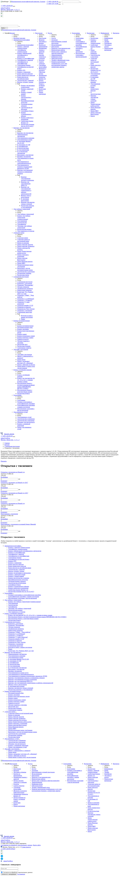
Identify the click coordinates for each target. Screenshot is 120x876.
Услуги (50, 33)
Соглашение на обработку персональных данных (16, 845)
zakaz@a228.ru (5, 8)
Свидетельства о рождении (26, 271)
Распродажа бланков (23, 346)
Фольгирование (56, 45)
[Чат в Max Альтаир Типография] (2, 17)
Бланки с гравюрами (23, 72)
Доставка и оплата (107, 45)
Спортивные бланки (23, 65)
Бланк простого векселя (25, 73)
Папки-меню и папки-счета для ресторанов (26, 367)
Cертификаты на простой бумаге (18, 559)
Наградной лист (22, 344)
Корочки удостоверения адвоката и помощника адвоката (25, 171)
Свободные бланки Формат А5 (27, 122)
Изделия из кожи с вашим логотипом (27, 316)
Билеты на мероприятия (43, 45)
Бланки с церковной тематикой (23, 424)
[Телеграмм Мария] (2, 24)
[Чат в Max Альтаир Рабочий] (2, 14)
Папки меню (21, 359)
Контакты (116, 33)
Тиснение (54, 40)
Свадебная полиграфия (43, 66)
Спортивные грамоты (24, 348)
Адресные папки (19, 232)
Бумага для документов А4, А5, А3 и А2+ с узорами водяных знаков (26, 379)
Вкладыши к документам (25, 155)
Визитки (41, 40)
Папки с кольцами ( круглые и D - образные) (25, 362)
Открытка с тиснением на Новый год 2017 (14, 493)
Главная (7, 443)
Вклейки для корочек (24, 156)
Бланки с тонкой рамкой (16, 576)
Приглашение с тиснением (9, 514)
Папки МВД (21, 263)
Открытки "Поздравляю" (25, 285)
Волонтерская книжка (24, 229)
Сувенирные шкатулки (24, 312)
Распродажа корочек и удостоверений (27, 206)
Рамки (23, 319)
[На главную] (27, 1)
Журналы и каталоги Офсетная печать (42, 71)
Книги (41, 90)
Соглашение (21, 874)
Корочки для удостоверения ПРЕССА (25, 183)
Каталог (12, 33)
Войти (3, 28)
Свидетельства (22, 222)
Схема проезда (26, 847)
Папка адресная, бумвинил (25, 246)
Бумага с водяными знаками (23, 370)
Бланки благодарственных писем (19, 696)
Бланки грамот (22, 334)
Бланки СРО (21, 70)
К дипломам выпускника (25, 199)
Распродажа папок (23, 275)
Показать (4, 461)
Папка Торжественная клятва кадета (24, 252)
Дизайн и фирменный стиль (60, 60)
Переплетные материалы (108, 49)
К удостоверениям (23, 150)
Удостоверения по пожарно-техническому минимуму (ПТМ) (24, 166)
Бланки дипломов (23, 329)
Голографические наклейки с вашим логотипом (26, 406)
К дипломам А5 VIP (23, 145)
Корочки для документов (22, 128)
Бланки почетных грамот (25, 337)
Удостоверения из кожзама (25, 138)
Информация (105, 33)
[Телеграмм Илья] (2, 20)
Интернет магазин (19, 38)
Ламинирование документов (22, 135)
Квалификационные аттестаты (18, 579)
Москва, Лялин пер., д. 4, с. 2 (10, 842)
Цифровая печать (56, 57)
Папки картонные (42, 93)
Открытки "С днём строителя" (23, 303)
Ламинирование (56, 55)
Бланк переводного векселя (26, 75)
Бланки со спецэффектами (25, 58)
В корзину (4, 481)
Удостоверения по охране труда (18, 673)
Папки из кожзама (23, 243)
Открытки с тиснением (24, 310)
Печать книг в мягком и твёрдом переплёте (59, 52)
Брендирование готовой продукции (43, 772)
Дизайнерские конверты (25, 288)
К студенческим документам (22, 152)
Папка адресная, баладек (25, 244)
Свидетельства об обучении (26, 108)
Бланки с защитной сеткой (16, 574)
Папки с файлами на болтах (26, 364)
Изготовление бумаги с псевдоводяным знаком (24, 391)
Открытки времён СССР (25, 305)
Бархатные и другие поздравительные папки (25, 269)
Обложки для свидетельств (26, 422)
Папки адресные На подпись (17, 720)
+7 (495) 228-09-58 (52, 1)
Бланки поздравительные (22, 320)
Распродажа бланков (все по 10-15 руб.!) (27, 125)
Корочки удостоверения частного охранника (27, 178)
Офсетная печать (56, 58)
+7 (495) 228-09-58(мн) (8, 849)
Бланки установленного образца (26, 114)
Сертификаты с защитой (25, 60)
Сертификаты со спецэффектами (22, 62)
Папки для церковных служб (17, 747)
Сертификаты (21, 224)
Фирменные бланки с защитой (43, 49)
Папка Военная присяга (25, 261)
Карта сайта (37, 845)
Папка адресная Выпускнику (22, 259)
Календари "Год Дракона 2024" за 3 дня (25, 292)
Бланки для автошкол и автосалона (28, 86)
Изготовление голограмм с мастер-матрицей (25, 409)
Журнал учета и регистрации (26, 196)
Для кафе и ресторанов (21, 349)
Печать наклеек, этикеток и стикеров (42, 56)
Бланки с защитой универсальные (23, 47)
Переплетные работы (58, 50)
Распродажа (90, 33)
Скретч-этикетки (42, 62)
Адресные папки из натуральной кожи (23, 240)
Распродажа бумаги (23, 393)
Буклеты (41, 60)
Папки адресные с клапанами (23, 255)
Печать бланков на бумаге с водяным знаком (42, 84)
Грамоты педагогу (23, 339)
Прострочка (55, 46)
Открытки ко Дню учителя (25, 309)
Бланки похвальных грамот (26, 336)
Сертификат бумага (27, 111)
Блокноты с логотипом (24, 283)
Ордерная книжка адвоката (17, 581)
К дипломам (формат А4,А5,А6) (24, 142)
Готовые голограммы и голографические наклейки (26, 402)
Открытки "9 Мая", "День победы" (19, 632)
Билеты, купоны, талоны (25, 82)
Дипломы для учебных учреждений (24, 226)
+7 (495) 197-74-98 (52, 3)
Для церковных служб (21, 412)
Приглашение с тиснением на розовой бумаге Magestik (18, 524)
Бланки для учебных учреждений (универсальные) (23, 217)
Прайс (106, 40)
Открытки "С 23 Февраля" (25, 298)
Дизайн (106, 41)
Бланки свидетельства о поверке (26, 97)
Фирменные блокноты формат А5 (43, 77)
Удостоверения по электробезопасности (24, 162)
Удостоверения (22, 221)
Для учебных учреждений (22, 209)
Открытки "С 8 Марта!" (25, 300)
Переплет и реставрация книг (60, 48)
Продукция (38, 33)
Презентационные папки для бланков (20, 730)
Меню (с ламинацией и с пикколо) (19, 750)
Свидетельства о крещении (26, 419)
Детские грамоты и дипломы (17, 705)
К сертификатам (22, 146)
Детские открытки (23, 287)
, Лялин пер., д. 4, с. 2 (10, 9)
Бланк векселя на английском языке (23, 78)
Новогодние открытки (24, 290)
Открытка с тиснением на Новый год (13, 472)
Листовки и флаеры (42, 42)
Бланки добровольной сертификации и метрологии (24, 55)
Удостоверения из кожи (24, 139)
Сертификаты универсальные (22, 50)
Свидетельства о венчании (25, 420)
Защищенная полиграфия (22, 40)
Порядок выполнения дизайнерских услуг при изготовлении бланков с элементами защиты (59, 64)
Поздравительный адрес (25, 327)
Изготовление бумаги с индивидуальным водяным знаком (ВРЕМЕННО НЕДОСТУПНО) (26, 385)
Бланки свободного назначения (27, 118)
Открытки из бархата (24, 307)
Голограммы (17, 395)
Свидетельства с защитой (25, 80)
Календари (42, 89)
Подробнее (4, 477)
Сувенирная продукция (21, 276)
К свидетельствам (23, 148)
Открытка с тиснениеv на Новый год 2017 (14, 482)
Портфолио (108, 43)
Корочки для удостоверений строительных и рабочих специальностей (26, 190)
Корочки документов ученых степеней (27, 203)
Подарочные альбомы (24, 273)
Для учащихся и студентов (25, 231)
